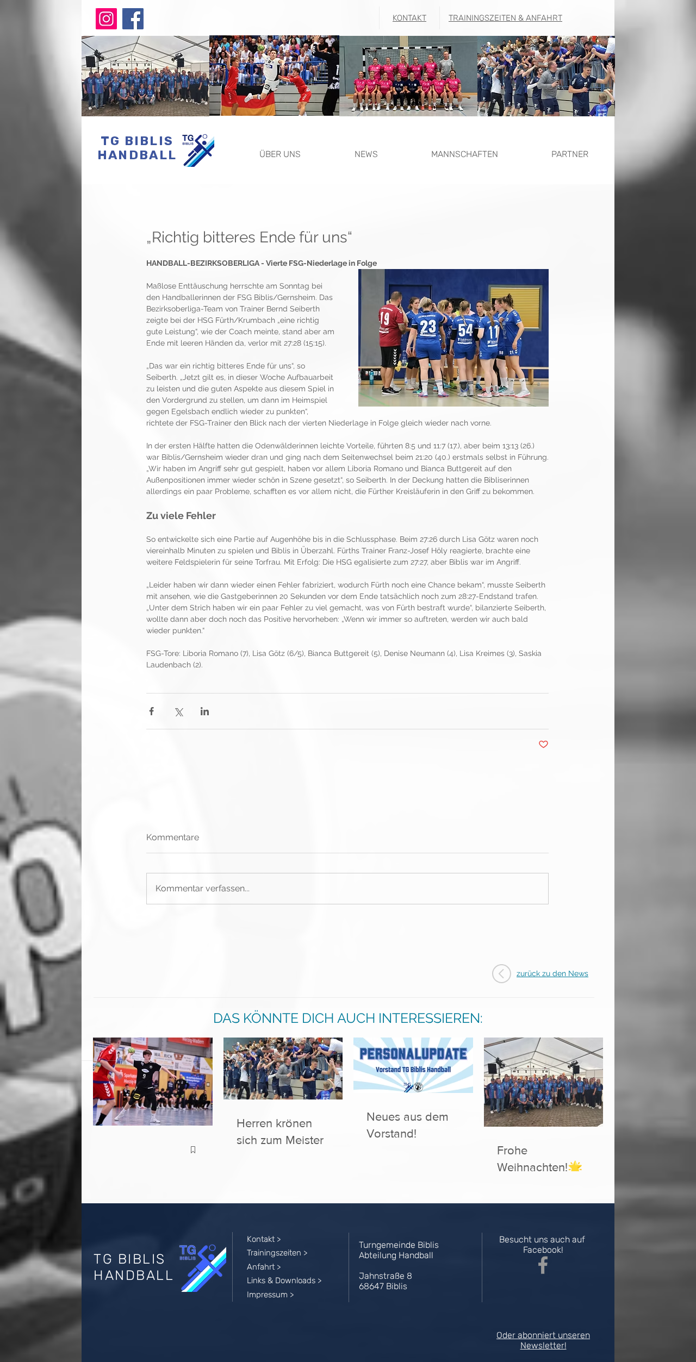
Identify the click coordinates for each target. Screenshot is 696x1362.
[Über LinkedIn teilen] (205, 711)
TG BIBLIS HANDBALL (137, 148)
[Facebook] (133, 18)
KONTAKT (409, 18)
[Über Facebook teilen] (151, 711)
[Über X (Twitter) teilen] (178, 711)
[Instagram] (106, 18)
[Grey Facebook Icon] (543, 1265)
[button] (279, 149)
